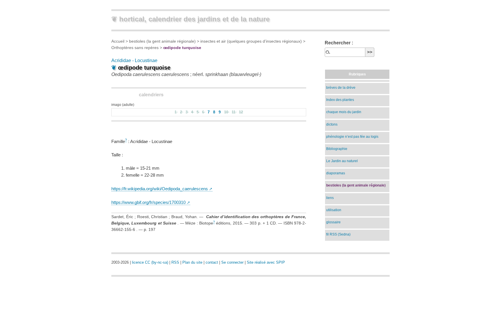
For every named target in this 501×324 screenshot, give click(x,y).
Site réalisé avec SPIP (266, 262)
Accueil (117, 41)
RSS (175, 262)
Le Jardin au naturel (342, 161)
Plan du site (192, 262)
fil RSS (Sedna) (338, 234)
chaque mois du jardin (343, 112)
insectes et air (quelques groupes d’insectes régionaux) (251, 41)
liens (330, 198)
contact (212, 262)
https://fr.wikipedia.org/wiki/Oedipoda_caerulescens (159, 188)
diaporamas (335, 173)
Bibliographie (336, 149)
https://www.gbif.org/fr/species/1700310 (148, 202)
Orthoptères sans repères (135, 47)
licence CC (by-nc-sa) (150, 262)
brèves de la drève (340, 88)
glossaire (333, 222)
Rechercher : (339, 42)
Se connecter (232, 262)
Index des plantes (340, 100)
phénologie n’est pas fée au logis (352, 137)
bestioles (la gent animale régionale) (162, 41)
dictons (331, 124)
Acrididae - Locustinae (134, 60)
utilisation (333, 210)
